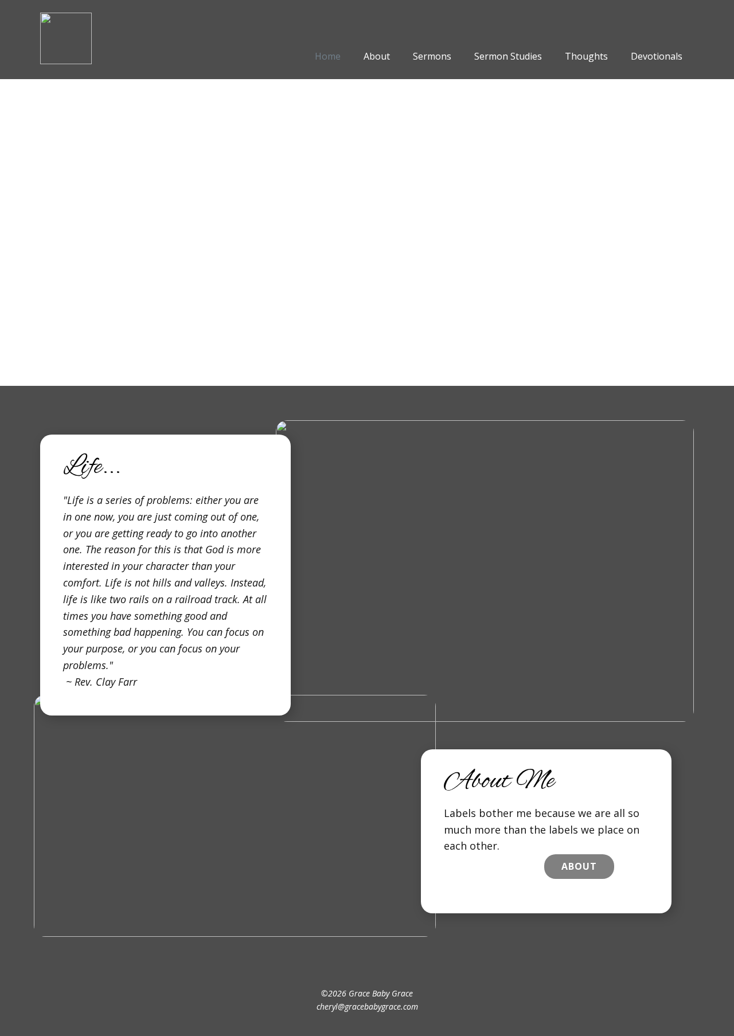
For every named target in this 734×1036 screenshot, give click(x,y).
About (579, 866)
